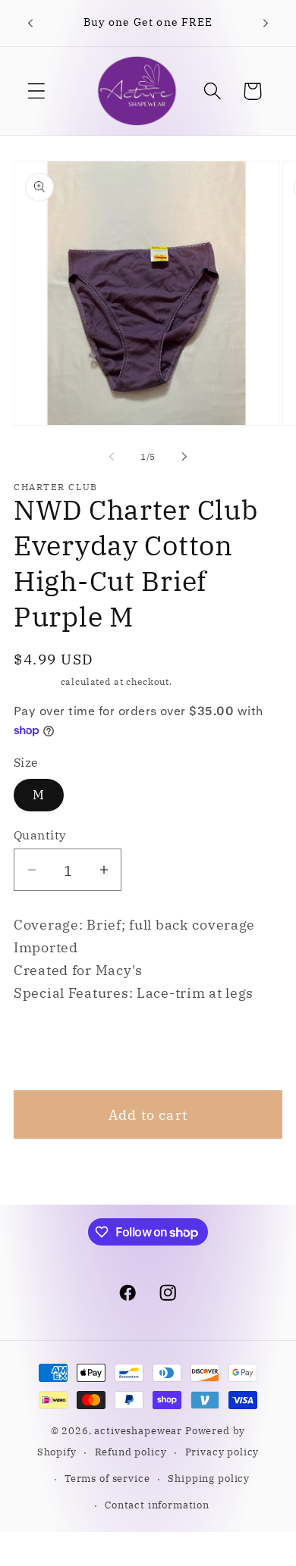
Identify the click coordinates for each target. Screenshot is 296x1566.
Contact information (157, 1504)
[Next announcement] (265, 23)
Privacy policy (222, 1451)
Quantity (40, 834)
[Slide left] (111, 456)
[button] (37, 91)
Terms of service (107, 1478)
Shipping (36, 681)
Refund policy (131, 1451)
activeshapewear (138, 1430)
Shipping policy (209, 1478)
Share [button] (54, 1047)
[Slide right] (184, 456)
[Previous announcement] (30, 23)
